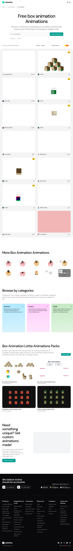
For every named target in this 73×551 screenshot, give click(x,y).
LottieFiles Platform (7, 504)
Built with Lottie (29, 511)
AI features (40, 532)
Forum (38, 513)
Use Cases (28, 506)
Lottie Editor (5, 515)
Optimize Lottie (18, 531)
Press (50, 509)
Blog (38, 509)
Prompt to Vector (18, 517)
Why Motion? (28, 513)
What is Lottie (40, 511)
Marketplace (5, 524)
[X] (64, 543)
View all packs (66, 354)
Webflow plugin (18, 506)
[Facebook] (58, 543)
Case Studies (28, 504)
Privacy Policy (63, 506)
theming (19, 38)
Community (40, 521)
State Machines (41, 523)
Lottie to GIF (17, 524)
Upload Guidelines (65, 524)
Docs (38, 504)
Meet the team (52, 511)
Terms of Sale (63, 515)
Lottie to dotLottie (19, 527)
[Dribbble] (70, 543)
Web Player (17, 515)
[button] (36, 34)
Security (62, 508)
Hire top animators (9, 460)
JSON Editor (17, 529)
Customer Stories (30, 509)
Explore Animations (7, 531)
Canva (15, 508)
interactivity (12, 38)
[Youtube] (67, 543)
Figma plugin (5, 509)
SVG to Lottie (17, 522)
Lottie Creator (6, 506)
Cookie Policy (63, 517)
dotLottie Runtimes (42, 529)
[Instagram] (61, 543)
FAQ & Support (41, 516)
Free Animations (6, 522)
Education (39, 506)
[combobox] (45, 45)
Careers (51, 513)
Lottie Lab (39, 518)
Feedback (51, 506)
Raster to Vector (18, 520)
